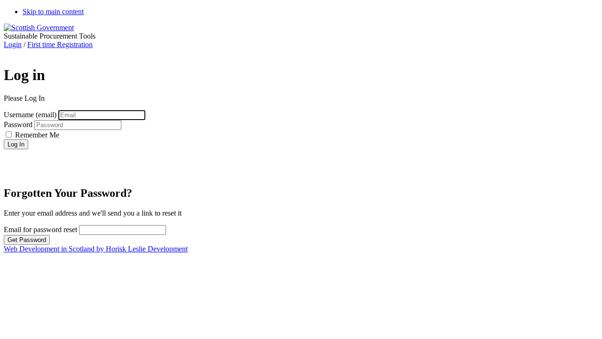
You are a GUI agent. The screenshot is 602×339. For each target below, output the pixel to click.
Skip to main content (53, 12)
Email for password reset (40, 230)
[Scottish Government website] (39, 28)
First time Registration (60, 44)
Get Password (27, 239)
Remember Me (36, 135)
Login (13, 44)
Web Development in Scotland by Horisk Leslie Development (96, 249)
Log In (16, 144)
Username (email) (31, 115)
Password (19, 125)
